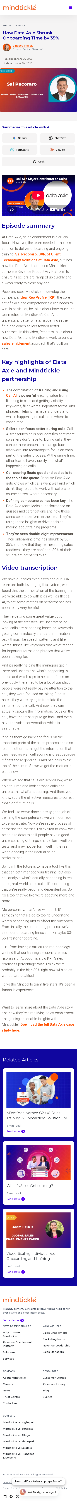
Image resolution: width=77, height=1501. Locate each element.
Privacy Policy (10, 1482)
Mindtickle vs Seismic (17, 1447)
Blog (46, 1390)
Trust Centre (11, 1397)
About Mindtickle (14, 1377)
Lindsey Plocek (23, 45)
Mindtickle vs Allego (16, 1435)
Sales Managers (53, 1352)
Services (8, 1358)
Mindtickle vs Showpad (18, 1441)
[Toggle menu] (70, 7)
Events (47, 1397)
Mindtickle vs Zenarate (18, 1428)
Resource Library (54, 1384)
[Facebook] (11, 1496)
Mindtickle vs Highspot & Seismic (18, 1455)
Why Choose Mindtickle (11, 1334)
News (7, 1390)
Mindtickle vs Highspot (18, 1422)
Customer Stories (54, 1377)
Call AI (11, 395)
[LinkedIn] (4, 1496)
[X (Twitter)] (17, 1496)
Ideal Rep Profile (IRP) (38, 297)
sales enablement (16, 343)
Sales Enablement (55, 1332)
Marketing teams (54, 1339)
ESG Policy (61, 1488)
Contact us (10, 1403)
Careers (8, 1384)
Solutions (9, 1352)
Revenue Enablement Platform (17, 1344)
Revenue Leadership (57, 1345)
